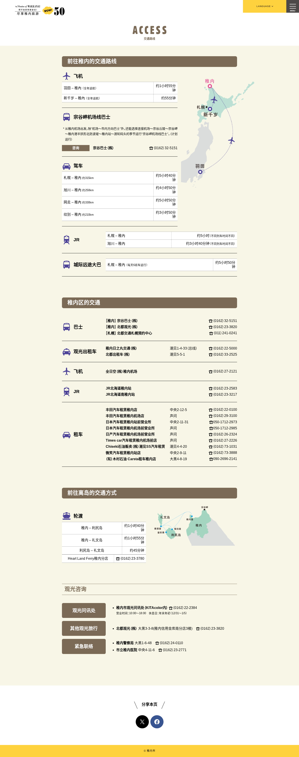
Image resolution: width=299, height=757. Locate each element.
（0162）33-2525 (225, 354)
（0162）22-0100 (225, 409)
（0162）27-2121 (225, 371)
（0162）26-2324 (225, 434)
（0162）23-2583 (225, 388)
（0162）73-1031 (225, 446)
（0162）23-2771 (174, 650)
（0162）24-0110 (171, 643)
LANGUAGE (264, 6)
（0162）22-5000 (225, 348)
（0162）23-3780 (132, 558)
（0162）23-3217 (225, 394)
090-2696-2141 (225, 459)
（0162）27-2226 (225, 440)
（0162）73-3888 (225, 453)
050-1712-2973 (225, 422)
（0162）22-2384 (185, 608)
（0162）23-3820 (225, 327)
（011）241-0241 (225, 333)
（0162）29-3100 (225, 416)
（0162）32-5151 (165, 148)
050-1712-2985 (225, 428)
